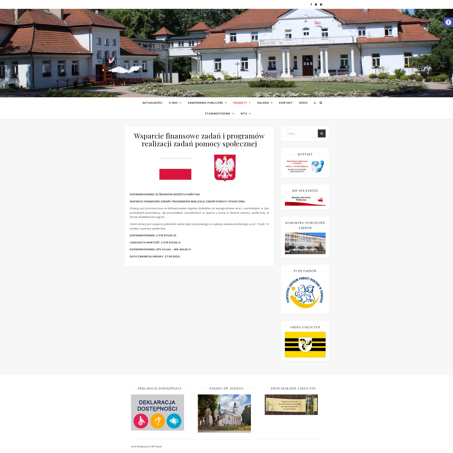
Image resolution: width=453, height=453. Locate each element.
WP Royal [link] (156, 446)
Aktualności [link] (152, 102)
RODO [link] (303, 102)
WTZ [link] (244, 113)
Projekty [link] (240, 102)
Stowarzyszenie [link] (218, 113)
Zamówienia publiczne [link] (205, 102)
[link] (448, 22)
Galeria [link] (263, 102)
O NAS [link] (173, 102)
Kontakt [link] (286, 102)
